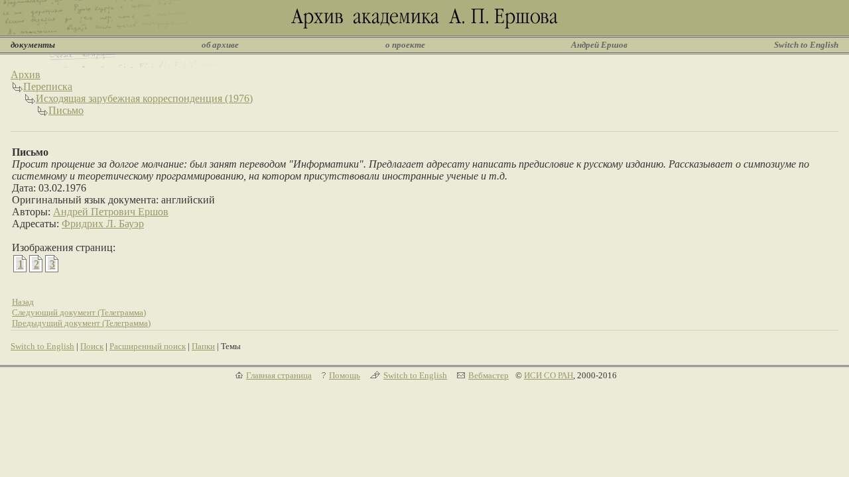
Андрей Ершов (599, 45)
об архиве (220, 45)
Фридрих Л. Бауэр (103, 223)
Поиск (91, 346)
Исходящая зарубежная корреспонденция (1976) (144, 98)
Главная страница (279, 375)
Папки (203, 346)
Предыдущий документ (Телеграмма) (81, 323)
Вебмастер (488, 375)
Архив (25, 74)
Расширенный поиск (147, 346)
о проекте (405, 45)
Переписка (47, 86)
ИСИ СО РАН (548, 375)
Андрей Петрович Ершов (110, 211)
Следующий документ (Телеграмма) (79, 312)
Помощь (344, 375)
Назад (23, 302)
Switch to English (806, 45)
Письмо (66, 110)
